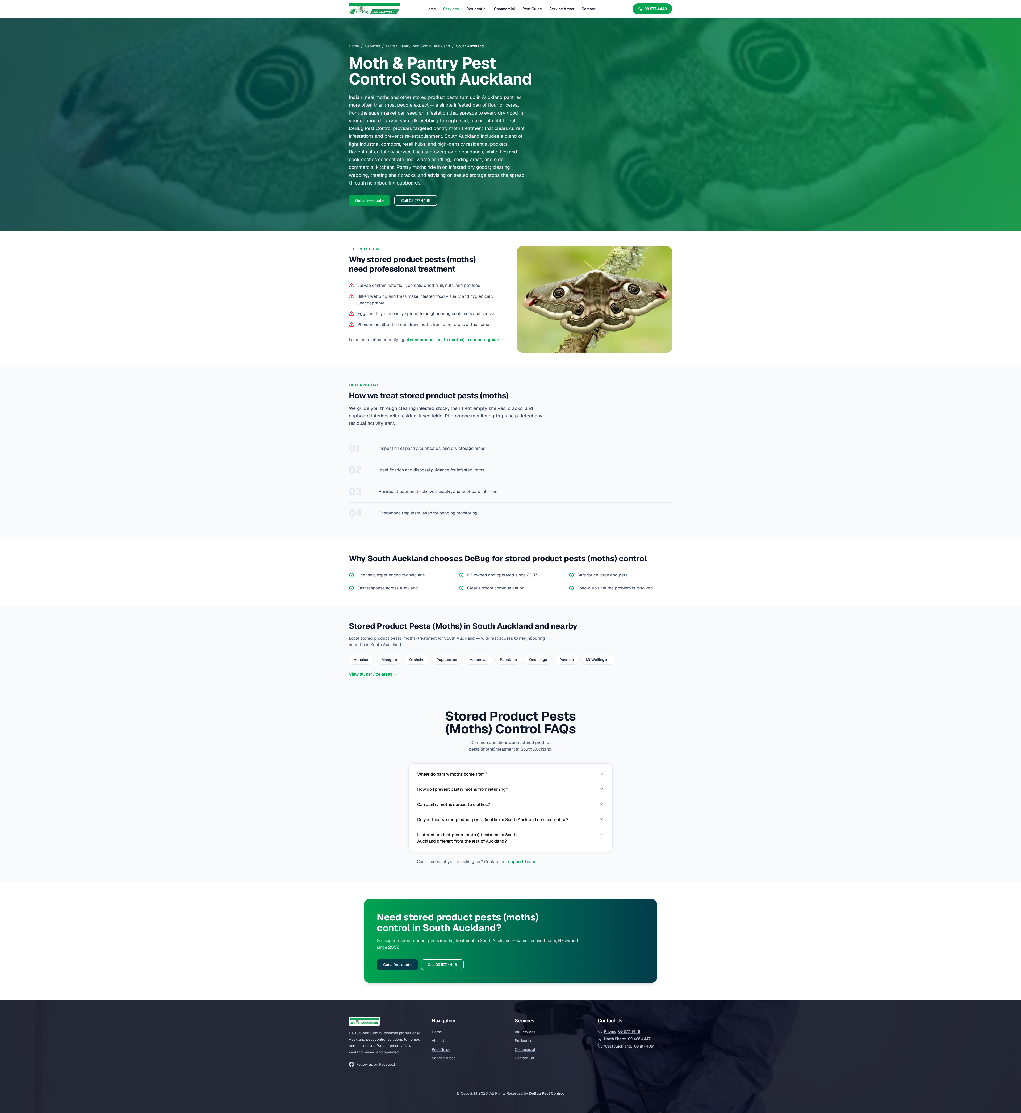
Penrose (566, 659)
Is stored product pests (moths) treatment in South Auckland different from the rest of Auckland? (467, 838)
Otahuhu (416, 659)
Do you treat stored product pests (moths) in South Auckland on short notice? (492, 819)
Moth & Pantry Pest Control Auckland (418, 46)
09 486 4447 (627, 1038)
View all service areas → (373, 674)
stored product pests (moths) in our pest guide (452, 339)
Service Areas (561, 8)
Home (431, 8)
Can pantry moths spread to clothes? (453, 804)
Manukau (361, 659)
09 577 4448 (655, 8)
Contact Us (524, 1058)
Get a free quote (369, 200)
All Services (525, 1032)
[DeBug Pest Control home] (374, 9)
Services (451, 8)
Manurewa (478, 659)
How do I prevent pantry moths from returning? (462, 789)
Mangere (389, 659)
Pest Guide (532, 8)
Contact (588, 8)
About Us (439, 1040)
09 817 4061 (629, 1046)
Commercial (504, 8)
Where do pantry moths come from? (452, 774)
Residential (476, 8)
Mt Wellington (598, 659)
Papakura (508, 659)
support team (521, 861)
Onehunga (538, 659)
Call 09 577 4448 (415, 200)
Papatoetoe (447, 659)
